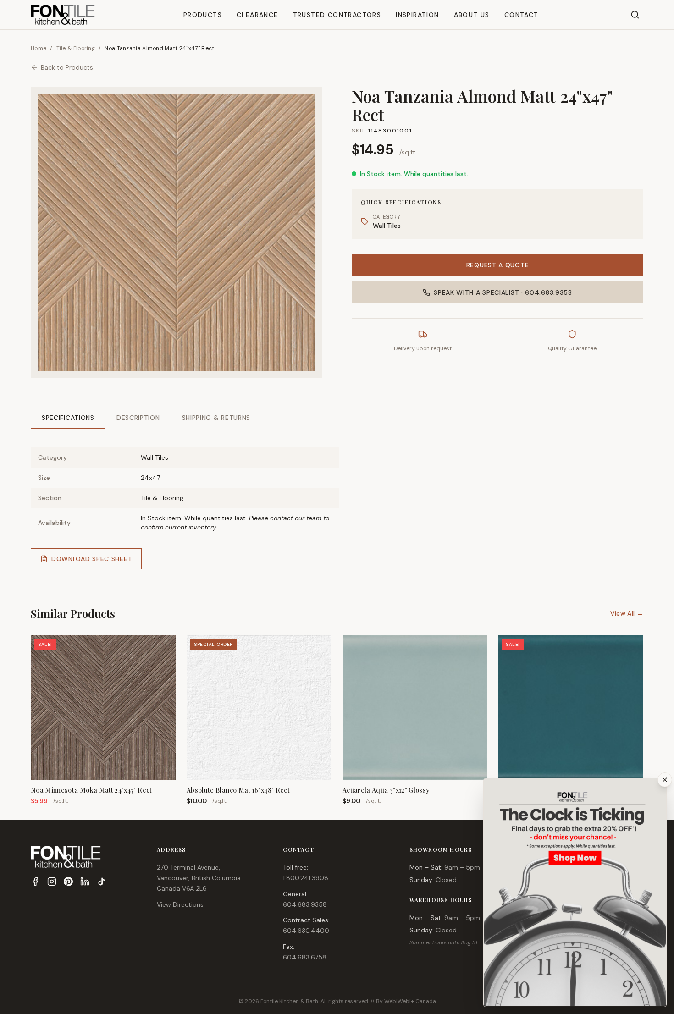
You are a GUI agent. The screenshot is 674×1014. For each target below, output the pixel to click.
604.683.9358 (305, 904)
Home (38, 48)
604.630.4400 (306, 930)
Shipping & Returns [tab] (216, 417)
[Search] (635, 14)
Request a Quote (497, 265)
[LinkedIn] (84, 881)
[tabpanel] (337, 501)
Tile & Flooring (75, 48)
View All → (627, 613)
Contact (521, 15)
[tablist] (337, 418)
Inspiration (417, 15)
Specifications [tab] (68, 417)
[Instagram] (51, 881)
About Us (472, 15)
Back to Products (67, 67)
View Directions (180, 904)
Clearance (257, 15)
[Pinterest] (68, 881)
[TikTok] (101, 881)
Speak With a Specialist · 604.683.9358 (503, 292)
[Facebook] (35, 881)
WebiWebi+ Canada (410, 1001)
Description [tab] (138, 417)
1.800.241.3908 (305, 878)
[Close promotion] (664, 779)
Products (202, 15)
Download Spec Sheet (91, 559)
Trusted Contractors (337, 15)
